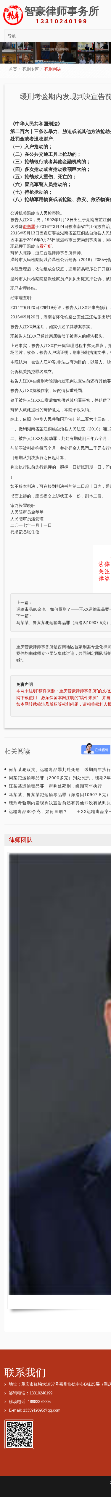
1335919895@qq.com (41, 1410)
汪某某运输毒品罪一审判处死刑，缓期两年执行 (55, 786)
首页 (13, 69)
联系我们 (25, 1372)
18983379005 (39, 1402)
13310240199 (41, 1393)
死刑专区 (30, 69)
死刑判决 (52, 69)
